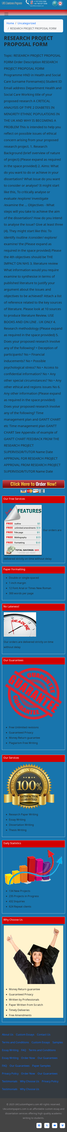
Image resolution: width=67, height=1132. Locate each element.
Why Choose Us (29, 1081)
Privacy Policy (10, 1073)
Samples (58, 1042)
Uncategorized (27, 23)
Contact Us (43, 1034)
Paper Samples (41, 1066)
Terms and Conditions (15, 1042)
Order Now (28, 1058)
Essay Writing (10, 1050)
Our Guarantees (48, 1058)
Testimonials (9, 1081)
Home (10, 23)
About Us (7, 1034)
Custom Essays (25, 1034)
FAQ (23, 1050)
